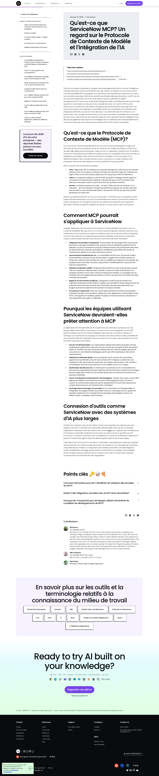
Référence (26, 710)
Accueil (18, 710)
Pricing (18, 727)
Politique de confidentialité (10, 771)
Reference (45, 733)
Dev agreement (39, 768)
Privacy (50, 768)
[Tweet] (79, 54)
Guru (110, 430)
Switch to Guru (99, 741)
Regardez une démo (134, 3)
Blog (43, 742)
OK (30, 768)
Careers (96, 727)
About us (97, 730)
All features (20, 736)
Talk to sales (124, 727)
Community (46, 739)
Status (70, 730)
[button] (28, 3)
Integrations (20, 733)
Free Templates (99, 744)
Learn (44, 727)
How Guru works (21, 730)
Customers (46, 730)
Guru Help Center (74, 727)
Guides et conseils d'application (41, 710)
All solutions (20, 739)
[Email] (71, 54)
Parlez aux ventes (35, 155)
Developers (46, 736)
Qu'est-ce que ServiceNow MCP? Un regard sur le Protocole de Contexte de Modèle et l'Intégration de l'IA (88, 710)
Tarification (68, 3)
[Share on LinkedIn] (75, 54)
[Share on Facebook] (83, 54)
